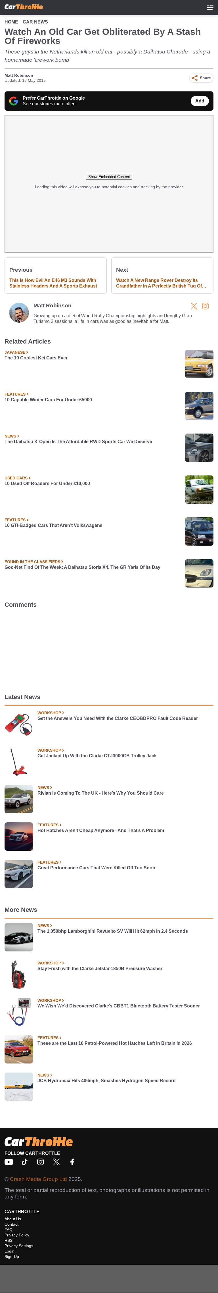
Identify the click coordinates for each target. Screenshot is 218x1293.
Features (15, 394)
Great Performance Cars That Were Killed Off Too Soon (96, 867)
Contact (11, 1224)
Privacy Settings (19, 1246)
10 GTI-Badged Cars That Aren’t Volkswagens (53, 525)
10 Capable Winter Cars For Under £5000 (48, 399)
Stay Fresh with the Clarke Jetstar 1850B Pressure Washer (99, 968)
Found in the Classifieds (32, 561)
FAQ (8, 1230)
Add (199, 100)
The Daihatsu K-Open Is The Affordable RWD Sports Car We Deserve (78, 441)
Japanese (15, 352)
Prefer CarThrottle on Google (54, 98)
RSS (8, 1240)
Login (9, 1251)
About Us (13, 1219)
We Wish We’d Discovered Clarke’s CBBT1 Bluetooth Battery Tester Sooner (118, 1005)
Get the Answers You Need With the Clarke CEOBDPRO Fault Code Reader (117, 718)
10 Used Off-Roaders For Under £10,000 (47, 483)
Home (11, 22)
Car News (35, 22)
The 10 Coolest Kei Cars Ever (36, 357)
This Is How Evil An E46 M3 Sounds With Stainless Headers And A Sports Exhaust (53, 283)
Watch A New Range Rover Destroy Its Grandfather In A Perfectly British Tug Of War (159, 283)
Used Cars (16, 478)
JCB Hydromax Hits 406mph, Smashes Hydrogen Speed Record (106, 1080)
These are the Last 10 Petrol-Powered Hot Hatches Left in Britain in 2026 (114, 1043)
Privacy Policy (17, 1235)
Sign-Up (12, 1256)
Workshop (49, 713)
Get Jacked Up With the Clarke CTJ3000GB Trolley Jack (97, 755)
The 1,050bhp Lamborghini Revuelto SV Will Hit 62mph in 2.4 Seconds (112, 931)
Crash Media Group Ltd (38, 1179)
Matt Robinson (19, 75)
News (10, 436)
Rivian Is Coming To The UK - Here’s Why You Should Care (100, 793)
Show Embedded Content (109, 177)
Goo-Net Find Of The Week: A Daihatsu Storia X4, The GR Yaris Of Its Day (82, 567)
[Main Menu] (210, 8)
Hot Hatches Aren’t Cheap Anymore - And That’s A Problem (100, 830)
